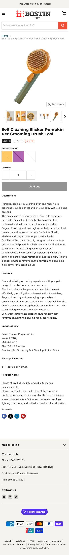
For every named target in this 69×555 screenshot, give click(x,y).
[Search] (62, 25)
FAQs (31, 540)
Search (8, 540)
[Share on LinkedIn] (16, 416)
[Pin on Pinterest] (23, 416)
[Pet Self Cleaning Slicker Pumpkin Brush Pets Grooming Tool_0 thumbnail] (55, 116)
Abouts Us (20, 540)
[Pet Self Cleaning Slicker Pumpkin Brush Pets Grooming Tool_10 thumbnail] (20, 116)
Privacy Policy (35, 544)
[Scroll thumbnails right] (64, 116)
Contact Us (43, 540)
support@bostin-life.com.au (23, 473)
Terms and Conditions (55, 544)
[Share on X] (10, 416)
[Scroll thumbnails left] (4, 116)
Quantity (6, 168)
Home (5, 35)
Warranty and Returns (13, 544)
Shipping (56, 540)
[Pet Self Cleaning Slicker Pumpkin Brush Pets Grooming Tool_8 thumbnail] (32, 116)
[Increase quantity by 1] (31, 175)
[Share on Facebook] (4, 416)
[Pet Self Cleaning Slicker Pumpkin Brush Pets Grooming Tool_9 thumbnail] (9, 116)
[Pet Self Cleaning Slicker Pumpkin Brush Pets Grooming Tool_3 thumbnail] (44, 116)
